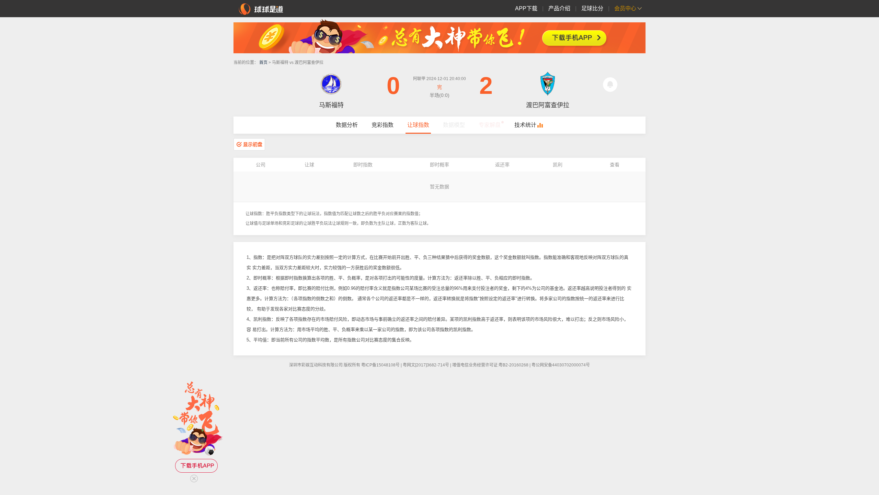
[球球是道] (261, 8)
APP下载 (526, 8)
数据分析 (347, 125)
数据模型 (454, 125)
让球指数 (418, 125)
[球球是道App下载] (439, 36)
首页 (263, 62)
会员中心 (625, 8)
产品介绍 (559, 8)
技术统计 (525, 125)
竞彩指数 (382, 125)
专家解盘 (490, 125)
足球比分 (592, 8)
